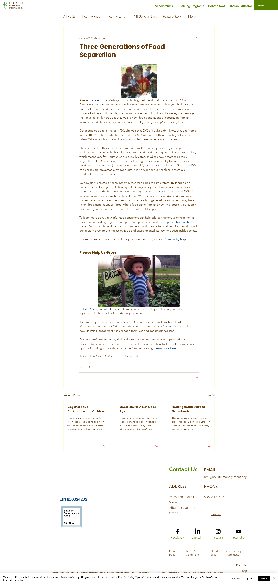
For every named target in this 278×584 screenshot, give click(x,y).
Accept (264, 578)
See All (211, 394)
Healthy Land (116, 16)
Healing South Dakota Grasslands (188, 409)
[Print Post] (88, 367)
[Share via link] (81, 367)
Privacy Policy (16, 580)
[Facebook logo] (177, 531)
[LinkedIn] (198, 531)
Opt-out (249, 578)
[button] (261, 6)
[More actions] (197, 38)
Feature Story (172, 16)
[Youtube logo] (238, 531)
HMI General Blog (144, 16)
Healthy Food (91, 16)
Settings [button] (236, 578)
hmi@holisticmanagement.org (225, 477)
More (192, 16)
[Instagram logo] (218, 531)
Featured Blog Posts (90, 356)
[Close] (274, 578)
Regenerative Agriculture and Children (86, 409)
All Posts (69, 16)
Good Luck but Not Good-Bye (139, 409)
